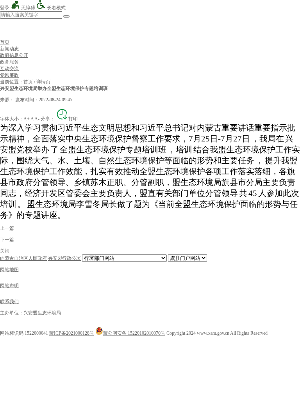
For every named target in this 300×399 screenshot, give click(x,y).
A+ (26, 119)
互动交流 (9, 68)
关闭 (4, 251)
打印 (73, 119)
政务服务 (9, 62)
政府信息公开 (14, 55)
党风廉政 (9, 75)
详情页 (43, 82)
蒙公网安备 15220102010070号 (134, 333)
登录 (4, 8)
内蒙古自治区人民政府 (23, 258)
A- (36, 119)
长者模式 (56, 8)
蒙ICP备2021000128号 (71, 333)
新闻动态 (9, 48)
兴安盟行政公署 (64, 258)
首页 (4, 42)
